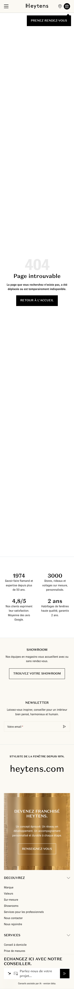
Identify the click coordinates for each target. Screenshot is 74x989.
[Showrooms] (60, 6)
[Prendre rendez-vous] (67, 6)
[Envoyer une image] (16, 974)
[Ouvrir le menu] (6, 6)
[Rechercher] (64, 726)
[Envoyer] (64, 973)
